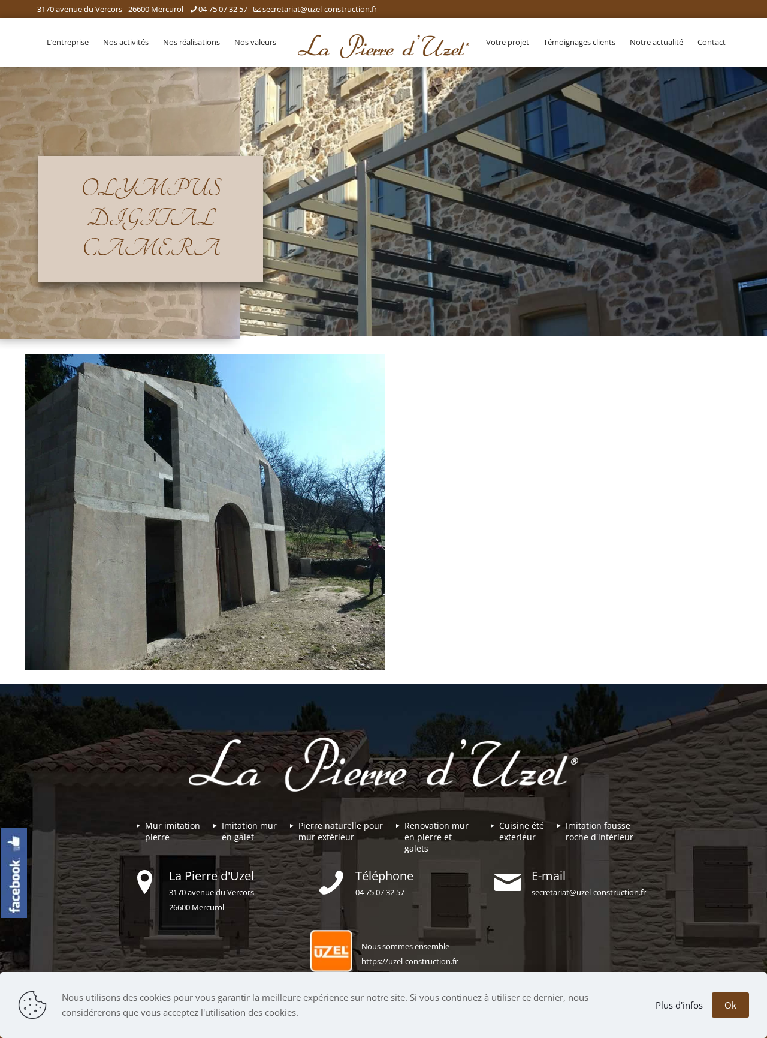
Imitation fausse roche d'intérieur (599, 831)
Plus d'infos (679, 1005)
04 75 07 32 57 (222, 9)
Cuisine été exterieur (521, 831)
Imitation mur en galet (249, 831)
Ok (730, 1005)
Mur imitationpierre (172, 831)
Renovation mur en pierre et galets (436, 837)
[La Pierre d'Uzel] (383, 45)
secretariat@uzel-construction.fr (319, 9)
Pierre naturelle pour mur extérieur (340, 831)
